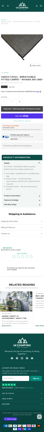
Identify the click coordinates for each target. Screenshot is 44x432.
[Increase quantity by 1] (19, 101)
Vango (5, 73)
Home (3, 20)
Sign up (36, 378)
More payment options (22, 121)
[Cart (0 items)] (41, 6)
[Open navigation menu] (2, 6)
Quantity (4, 97)
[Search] (8, 6)
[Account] (37, 6)
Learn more (14, 139)
